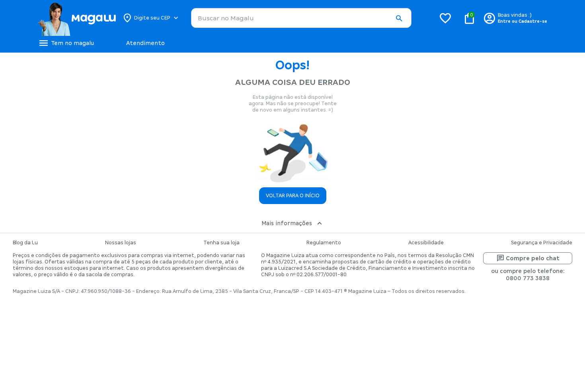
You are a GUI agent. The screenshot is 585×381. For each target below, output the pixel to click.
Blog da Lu (25, 242)
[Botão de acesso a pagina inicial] (76, 18)
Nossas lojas (120, 242)
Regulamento (323, 242)
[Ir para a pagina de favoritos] (445, 18)
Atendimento (145, 43)
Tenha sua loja (221, 242)
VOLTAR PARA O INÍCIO (293, 195)
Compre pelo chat (533, 258)
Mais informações (286, 223)
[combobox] (301, 18)
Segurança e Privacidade (541, 242)
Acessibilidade (426, 242)
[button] (399, 18)
